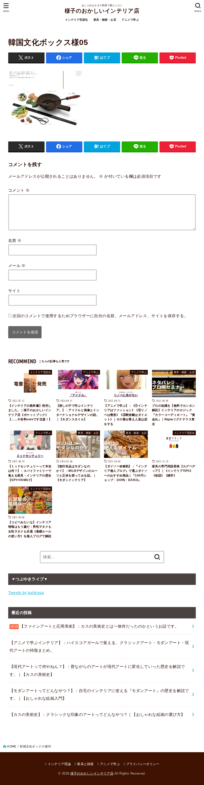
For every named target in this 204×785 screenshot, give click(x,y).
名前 (15, 240)
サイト (14, 290)
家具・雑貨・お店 (105, 19)
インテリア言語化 (76, 19)
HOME (11, 746)
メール (17, 265)
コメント (19, 190)
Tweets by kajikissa (26, 592)
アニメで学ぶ (130, 19)
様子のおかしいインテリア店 (102, 11)
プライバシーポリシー (142, 764)
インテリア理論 (59, 764)
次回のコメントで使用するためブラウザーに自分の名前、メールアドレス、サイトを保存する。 (100, 315)
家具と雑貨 (85, 764)
